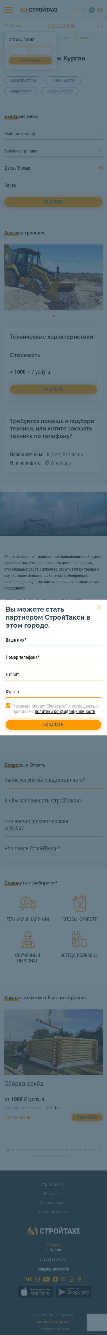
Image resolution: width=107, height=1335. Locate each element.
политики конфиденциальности (65, 711)
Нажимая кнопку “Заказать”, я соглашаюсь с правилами (55, 708)
